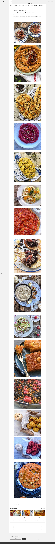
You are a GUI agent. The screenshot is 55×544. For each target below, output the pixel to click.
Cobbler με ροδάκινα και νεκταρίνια (39, 517)
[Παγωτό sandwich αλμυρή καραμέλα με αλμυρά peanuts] (15, 513)
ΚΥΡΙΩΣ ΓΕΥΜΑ (15, 5)
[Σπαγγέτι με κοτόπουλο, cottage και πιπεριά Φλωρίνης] (27, 513)
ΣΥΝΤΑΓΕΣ (11, 5)
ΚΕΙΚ (28, 5)
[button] (3, 1)
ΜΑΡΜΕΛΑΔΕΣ (36, 5)
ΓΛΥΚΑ (25, 5)
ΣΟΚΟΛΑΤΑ (31, 5)
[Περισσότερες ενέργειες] (40, 10)
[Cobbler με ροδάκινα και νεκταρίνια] (39, 513)
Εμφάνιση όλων (43, 508)
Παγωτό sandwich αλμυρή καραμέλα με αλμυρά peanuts (14, 517)
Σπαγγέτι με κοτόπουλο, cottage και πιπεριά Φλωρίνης (27, 517)
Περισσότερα (40, 5)
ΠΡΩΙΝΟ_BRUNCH (21, 5)
